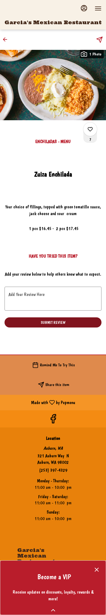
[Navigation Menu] (98, 8)
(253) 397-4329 (53, 470)
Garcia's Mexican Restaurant (34, 558)
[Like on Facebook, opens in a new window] (53, 420)
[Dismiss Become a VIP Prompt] (96, 569)
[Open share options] (99, 39)
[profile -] (84, 8)
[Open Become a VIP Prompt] (53, 610)
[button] (7, 39)
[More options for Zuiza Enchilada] (90, 129)
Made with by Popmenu (39, 402)
